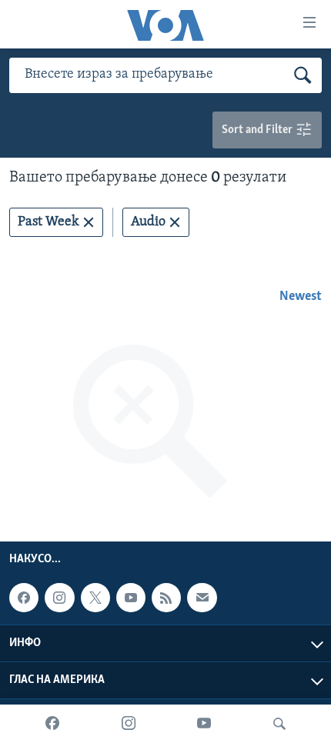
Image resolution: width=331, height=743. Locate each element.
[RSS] (166, 597)
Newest (300, 297)
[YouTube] (204, 724)
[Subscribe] (201, 597)
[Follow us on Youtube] (130, 597)
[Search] (279, 724)
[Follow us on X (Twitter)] (95, 597)
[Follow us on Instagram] (59, 597)
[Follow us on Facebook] (23, 597)
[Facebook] (52, 724)
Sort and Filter (258, 130)
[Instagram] (128, 724)
